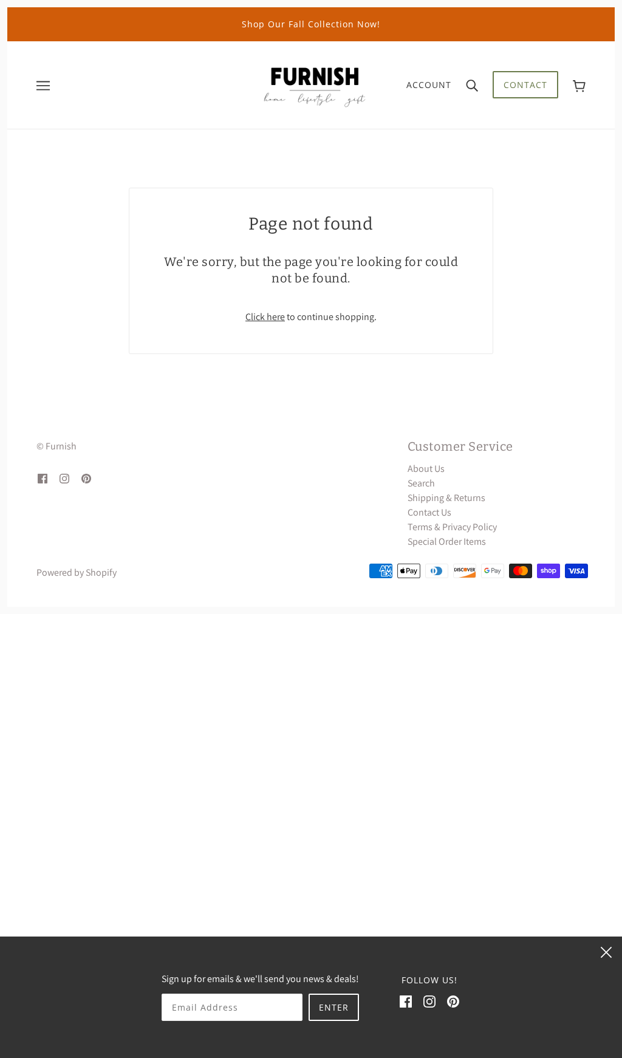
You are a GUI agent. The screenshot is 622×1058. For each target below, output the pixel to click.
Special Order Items (447, 541)
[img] (42, 478)
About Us (426, 468)
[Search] (472, 85)
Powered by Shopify (76, 572)
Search (421, 483)
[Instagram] (429, 1001)
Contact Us (429, 512)
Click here (265, 316)
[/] (315, 84)
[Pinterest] (453, 1001)
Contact (525, 84)
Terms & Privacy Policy (452, 526)
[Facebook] (406, 1001)
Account (428, 84)
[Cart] (579, 84)
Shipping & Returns (446, 497)
